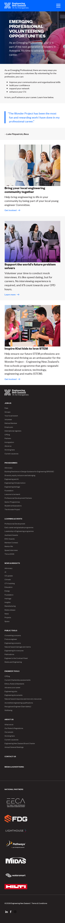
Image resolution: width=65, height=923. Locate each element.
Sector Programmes (12, 501)
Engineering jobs (11, 691)
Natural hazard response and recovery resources (23, 698)
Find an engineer (11, 639)
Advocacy (8, 467)
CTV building (10, 583)
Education (8, 587)
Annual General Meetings (14, 747)
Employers (9, 427)
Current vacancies (11, 453)
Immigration (9, 442)
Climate (8, 579)
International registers (13, 430)
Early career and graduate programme (19, 527)
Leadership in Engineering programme (19, 531)
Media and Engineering (13, 662)
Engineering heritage (12, 486)
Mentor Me (9, 546)
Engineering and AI (12, 479)
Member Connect (11, 542)
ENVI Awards (10, 538)
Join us (8, 402)
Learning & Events (13, 518)
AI (5, 572)
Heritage (8, 598)
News (7, 613)
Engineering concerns (13, 643)
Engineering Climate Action (15, 482)
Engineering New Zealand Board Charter (20, 743)
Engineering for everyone (14, 650)
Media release (10, 609)
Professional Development (15, 523)
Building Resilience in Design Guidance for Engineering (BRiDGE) (29, 471)
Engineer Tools (12, 670)
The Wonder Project (12, 509)
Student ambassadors (13, 505)
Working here (10, 449)
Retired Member (11, 423)
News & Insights (12, 562)
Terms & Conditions (39, 903)
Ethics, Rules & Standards (14, 683)
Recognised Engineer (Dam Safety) (18, 706)
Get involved (11, 210)
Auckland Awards (11, 535)
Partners (8, 438)
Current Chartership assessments (18, 680)
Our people (9, 732)
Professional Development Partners (18, 498)
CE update (9, 575)
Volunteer (8, 419)
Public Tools (11, 630)
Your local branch (11, 415)
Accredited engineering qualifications (19, 702)
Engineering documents (14, 695)
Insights (8, 602)
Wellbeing (8, 710)
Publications (9, 654)
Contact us (10, 756)
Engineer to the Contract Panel (16, 658)
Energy (7, 590)
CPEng (7, 434)
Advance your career (12, 687)
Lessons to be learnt (12, 494)
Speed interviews (11, 550)
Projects (8, 617)
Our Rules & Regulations (14, 728)
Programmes (11, 462)
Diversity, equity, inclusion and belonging (20, 475)
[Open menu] (56, 5)
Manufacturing (10, 606)
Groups (7, 412)
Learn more (10, 294)
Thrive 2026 (9, 554)
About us (8, 446)
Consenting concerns (13, 635)
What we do (9, 724)
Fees (6, 408)
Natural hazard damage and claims (18, 646)
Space (7, 621)
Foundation (9, 490)
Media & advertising (14, 766)
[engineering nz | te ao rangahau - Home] (17, 6)
